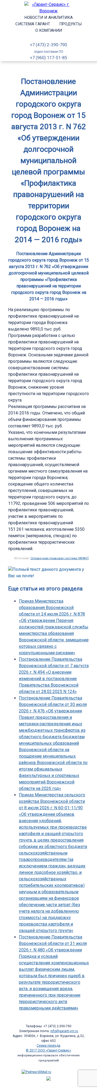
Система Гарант (32, 24)
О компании (48, 30)
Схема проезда (48, 1045)
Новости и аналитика (49, 17)
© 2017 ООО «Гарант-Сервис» (48, 1050)
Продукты (70, 24)
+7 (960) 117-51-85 (48, 57)
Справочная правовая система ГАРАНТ (59, 558)
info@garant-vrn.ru (64, 1031)
